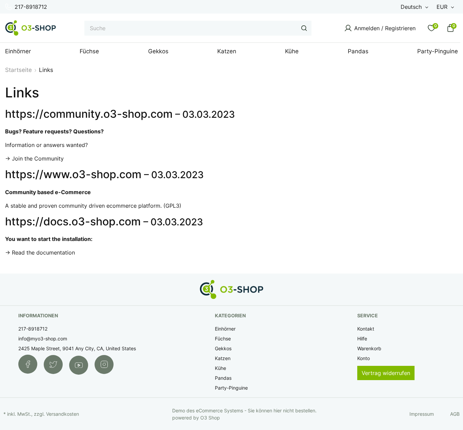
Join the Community (38, 158)
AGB (455, 414)
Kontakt (365, 329)
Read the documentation (43, 252)
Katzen (222, 358)
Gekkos (223, 348)
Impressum (421, 414)
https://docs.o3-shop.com (73, 221)
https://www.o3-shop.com (73, 174)
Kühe (220, 368)
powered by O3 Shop (196, 417)
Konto (363, 358)
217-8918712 (31, 6)
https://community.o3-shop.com (89, 113)
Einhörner (225, 329)
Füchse (223, 338)
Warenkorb (369, 348)
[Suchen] (304, 28)
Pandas (223, 378)
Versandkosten (62, 414)
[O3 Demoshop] (30, 28)
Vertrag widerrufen (386, 373)
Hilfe (362, 338)
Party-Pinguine (231, 388)
